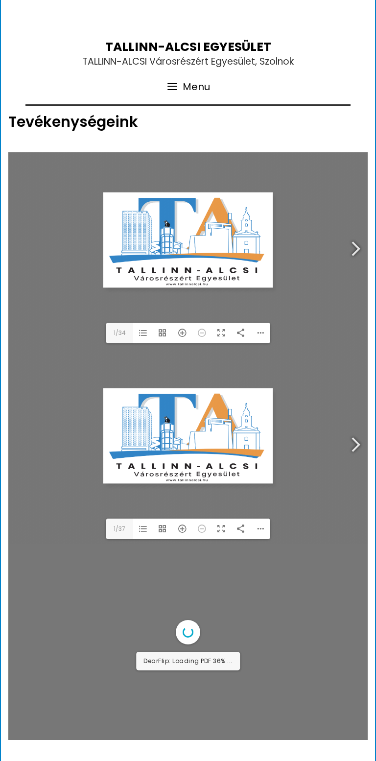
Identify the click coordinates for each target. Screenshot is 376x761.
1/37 (119, 528)
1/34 (120, 333)
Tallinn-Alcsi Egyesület (188, 46)
